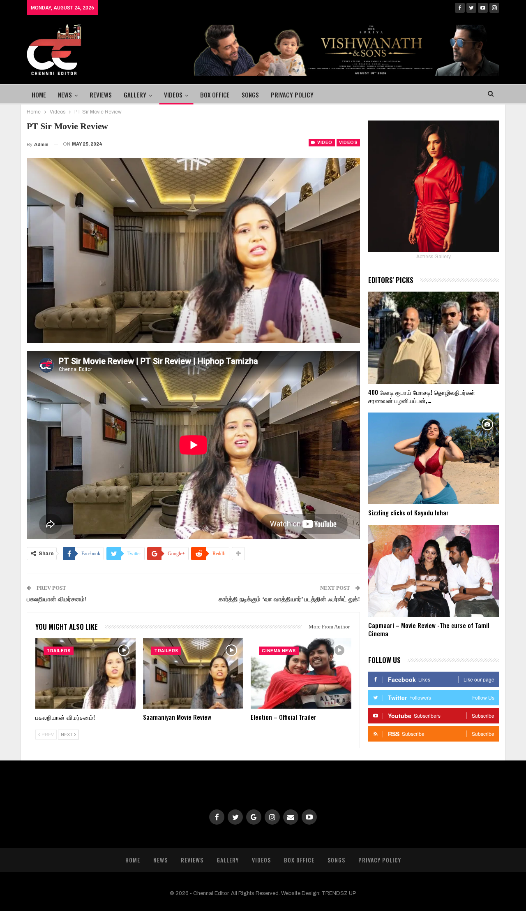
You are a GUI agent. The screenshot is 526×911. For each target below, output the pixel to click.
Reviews (101, 94)
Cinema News (279, 651)
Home (39, 94)
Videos (173, 94)
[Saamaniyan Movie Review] (193, 673)
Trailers (58, 651)
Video (324, 142)
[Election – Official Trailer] (301, 673)
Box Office (215, 94)
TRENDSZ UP (339, 893)
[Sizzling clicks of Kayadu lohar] (433, 459)
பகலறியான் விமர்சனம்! (57, 599)
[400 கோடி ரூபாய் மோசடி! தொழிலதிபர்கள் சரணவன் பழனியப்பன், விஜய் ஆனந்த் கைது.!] (433, 338)
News (65, 94)
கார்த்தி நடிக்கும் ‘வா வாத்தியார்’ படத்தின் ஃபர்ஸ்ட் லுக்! (289, 599)
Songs (250, 94)
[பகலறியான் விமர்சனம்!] (85, 673)
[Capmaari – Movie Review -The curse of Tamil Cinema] (433, 571)
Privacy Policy (292, 94)
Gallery (135, 94)
